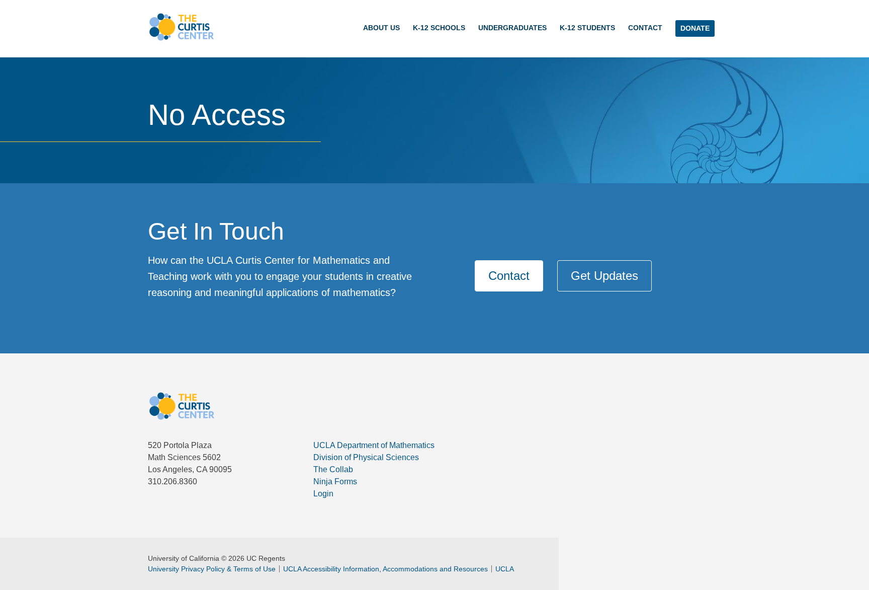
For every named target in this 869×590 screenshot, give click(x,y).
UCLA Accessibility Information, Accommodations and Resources (385, 569)
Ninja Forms (335, 481)
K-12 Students (587, 28)
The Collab (333, 469)
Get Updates (604, 275)
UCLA (504, 569)
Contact (645, 28)
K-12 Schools (439, 28)
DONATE (695, 28)
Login (323, 493)
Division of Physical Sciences (366, 457)
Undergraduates (512, 28)
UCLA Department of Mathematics (373, 445)
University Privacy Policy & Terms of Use (212, 569)
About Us (381, 28)
